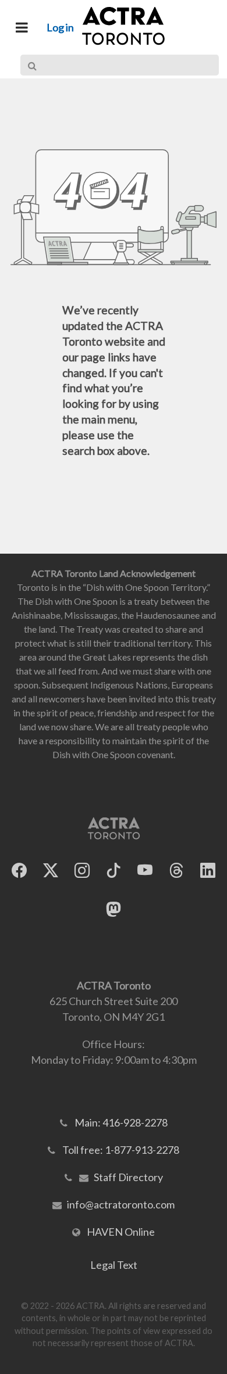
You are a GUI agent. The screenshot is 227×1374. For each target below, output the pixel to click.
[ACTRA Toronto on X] (50, 870)
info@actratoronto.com (121, 1204)
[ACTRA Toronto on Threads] (176, 870)
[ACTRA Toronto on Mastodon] (113, 909)
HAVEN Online (121, 1231)
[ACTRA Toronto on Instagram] (82, 870)
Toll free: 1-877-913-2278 (120, 1149)
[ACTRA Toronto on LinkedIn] (207, 870)
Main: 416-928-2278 (121, 1122)
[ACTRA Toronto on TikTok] (113, 870)
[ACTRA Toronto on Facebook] (19, 870)
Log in (60, 27)
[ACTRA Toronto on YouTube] (144, 870)
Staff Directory (128, 1177)
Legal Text (113, 1264)
